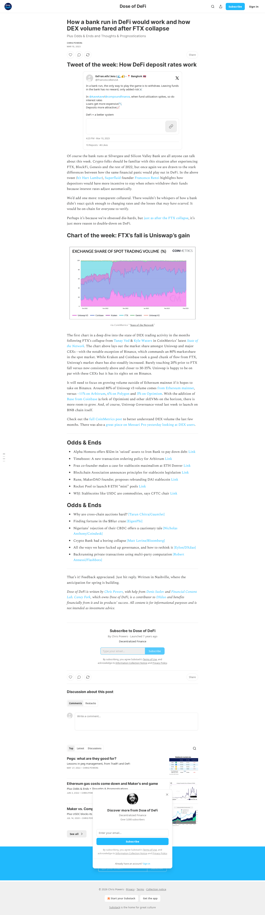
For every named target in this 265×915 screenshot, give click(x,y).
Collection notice (156, 889)
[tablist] (82, 703)
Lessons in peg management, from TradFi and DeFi (98, 763)
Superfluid (113, 178)
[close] (167, 794)
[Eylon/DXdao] (185, 547)
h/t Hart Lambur (89, 178)
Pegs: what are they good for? (91, 758)
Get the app (150, 898)
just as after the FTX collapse (166, 218)
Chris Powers (74, 43)
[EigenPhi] (134, 521)
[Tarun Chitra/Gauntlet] (146, 514)
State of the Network (142, 325)
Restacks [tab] (90, 703)
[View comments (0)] (79, 54)
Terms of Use (150, 849)
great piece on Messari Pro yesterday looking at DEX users (150, 424)
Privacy (130, 889)
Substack (114, 907)
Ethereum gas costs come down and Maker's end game (112, 784)
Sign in (254, 6)
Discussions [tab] (94, 748)
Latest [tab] (80, 748)
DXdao (161, 597)
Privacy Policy (160, 853)
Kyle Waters (143, 340)
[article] (132, 766)
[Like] (70, 54)
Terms (140, 889)
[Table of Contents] (3, 457)
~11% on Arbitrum (91, 393)
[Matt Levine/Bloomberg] (146, 540)
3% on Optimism (149, 393)
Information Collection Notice (131, 853)
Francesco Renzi (147, 178)
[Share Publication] (220, 6)
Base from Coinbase (82, 399)
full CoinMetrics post (105, 419)
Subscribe (235, 6)
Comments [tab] (75, 703)
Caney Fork (82, 597)
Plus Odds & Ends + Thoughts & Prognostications (97, 788)
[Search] (212, 6)
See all (74, 834)
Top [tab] (71, 748)
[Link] (62, 64)
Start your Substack (123, 898)
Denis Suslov (155, 591)
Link (192, 451)
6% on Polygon (118, 393)
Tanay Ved (122, 340)
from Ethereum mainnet (175, 388)
